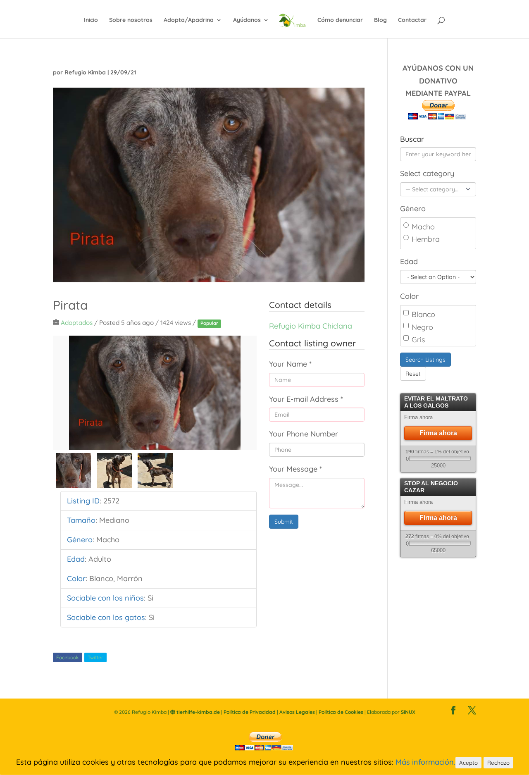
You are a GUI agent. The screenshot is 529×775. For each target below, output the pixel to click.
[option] (155, 393)
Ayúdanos (247, 20)
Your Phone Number (303, 434)
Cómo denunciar (340, 20)
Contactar (412, 20)
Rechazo (498, 762)
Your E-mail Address (306, 399)
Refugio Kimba (85, 72)
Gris (418, 339)
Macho (423, 226)
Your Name (290, 364)
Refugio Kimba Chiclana (310, 326)
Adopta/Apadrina (189, 20)
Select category (427, 173)
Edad (409, 261)
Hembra (426, 239)
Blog (380, 20)
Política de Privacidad (250, 712)
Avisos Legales (297, 712)
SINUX (408, 712)
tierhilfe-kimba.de (197, 712)
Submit (283, 521)
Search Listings (425, 359)
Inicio (91, 20)
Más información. (425, 762)
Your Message (295, 469)
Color (409, 296)
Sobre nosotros (131, 20)
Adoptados (77, 323)
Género (413, 208)
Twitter (95, 657)
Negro (422, 327)
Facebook (67, 657)
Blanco (423, 314)
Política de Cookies (341, 712)
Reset (413, 373)
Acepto (468, 762)
